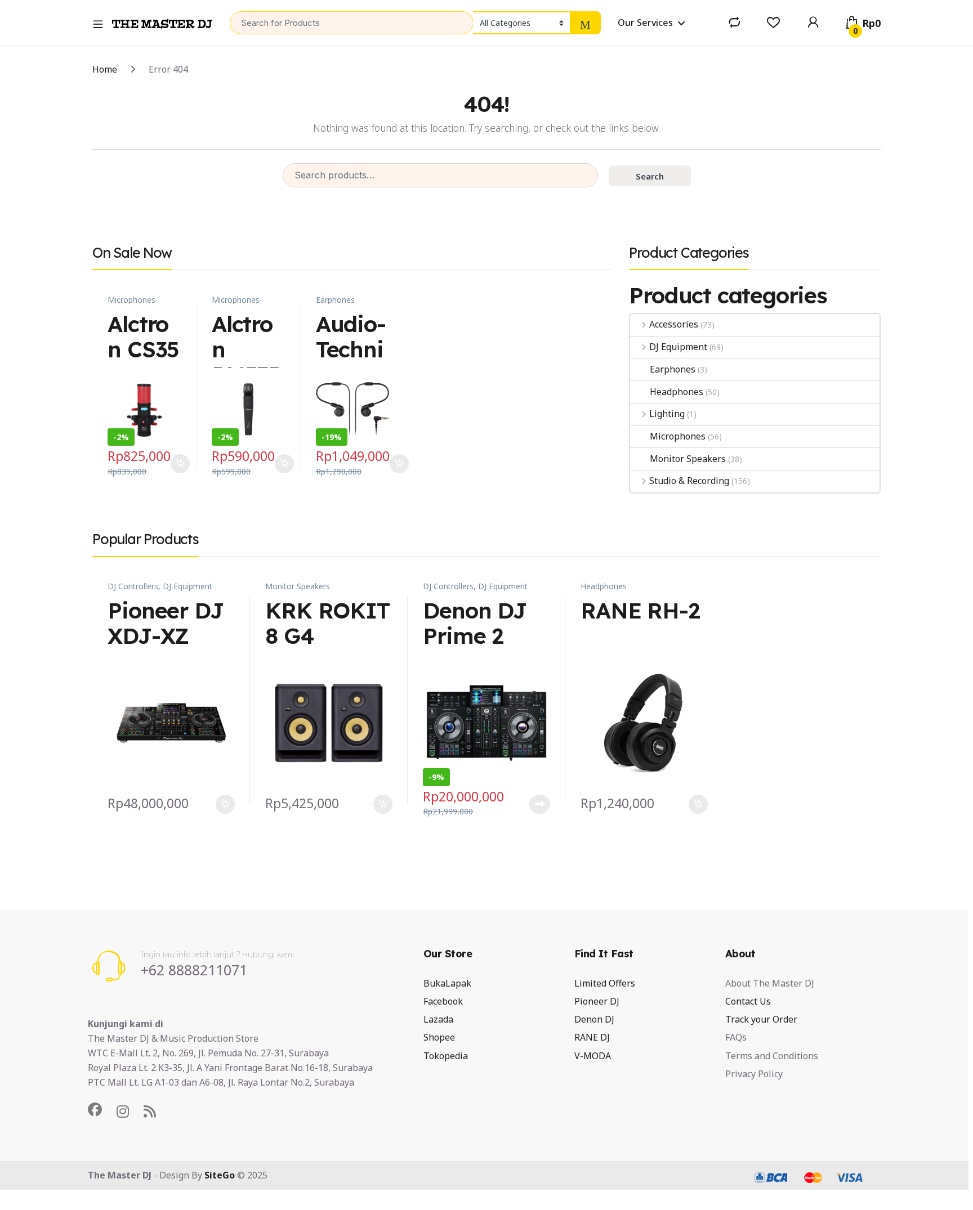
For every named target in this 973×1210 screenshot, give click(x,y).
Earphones (335, 299)
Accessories (673, 324)
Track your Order (761, 1019)
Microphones (131, 299)
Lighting (667, 413)
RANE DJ (592, 1037)
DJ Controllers (133, 586)
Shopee (439, 1037)
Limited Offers (604, 983)
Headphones (676, 392)
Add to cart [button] (180, 463)
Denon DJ (594, 1019)
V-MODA (592, 1056)
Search (650, 176)
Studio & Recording (689, 480)
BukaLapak (447, 983)
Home (104, 69)
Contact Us (748, 1001)
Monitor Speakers (687, 458)
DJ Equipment (678, 346)
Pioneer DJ (596, 1001)
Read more (539, 804)
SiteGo (219, 1175)
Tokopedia (445, 1056)
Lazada (438, 1019)
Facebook (443, 1001)
